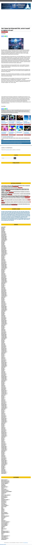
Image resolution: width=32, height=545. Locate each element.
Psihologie (2, 526)
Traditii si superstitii (4, 538)
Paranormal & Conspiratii (25, 215)
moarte (5, 215)
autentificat (8, 149)
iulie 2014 (2, 396)
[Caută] (15, 158)
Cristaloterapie (3, 492)
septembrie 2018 (3, 337)
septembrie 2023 (4, 267)
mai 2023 (2, 272)
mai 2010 (2, 454)
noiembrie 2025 (3, 237)
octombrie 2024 (3, 252)
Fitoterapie (3, 503)
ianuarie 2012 (3, 431)
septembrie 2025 (4, 239)
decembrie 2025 (3, 236)
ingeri (19, 214)
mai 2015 (2, 384)
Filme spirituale (3, 501)
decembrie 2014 (3, 390)
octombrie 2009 (3, 462)
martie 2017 (3, 358)
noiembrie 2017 (3, 349)
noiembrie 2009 (3, 461)
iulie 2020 (2, 312)
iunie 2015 (2, 383)
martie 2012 (3, 428)
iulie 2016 (2, 368)
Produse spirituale (4, 525)
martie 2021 (3, 302)
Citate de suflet (3, 489)
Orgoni (2, 519)
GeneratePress (25, 542)
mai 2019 (2, 328)
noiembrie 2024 (3, 251)
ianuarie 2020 (3, 319)
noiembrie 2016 (3, 363)
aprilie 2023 (3, 273)
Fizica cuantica (4, 136)
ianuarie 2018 (3, 347)
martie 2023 (3, 274)
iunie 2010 (2, 453)
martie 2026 (3, 232)
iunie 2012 (2, 425)
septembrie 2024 (4, 253)
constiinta (26, 211)
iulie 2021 (2, 298)
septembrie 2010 (3, 449)
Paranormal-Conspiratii (5, 521)
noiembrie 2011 (3, 433)
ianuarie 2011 (3, 445)
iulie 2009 (2, 466)
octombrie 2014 (3, 392)
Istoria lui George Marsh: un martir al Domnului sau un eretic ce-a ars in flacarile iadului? (16, 140)
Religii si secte (3, 528)
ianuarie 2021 (3, 305)
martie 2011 (3, 442)
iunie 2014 (2, 397)
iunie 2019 (2, 327)
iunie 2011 (2, 439)
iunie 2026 (2, 229)
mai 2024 (2, 258)
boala (14, 211)
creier (6, 212)
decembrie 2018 (3, 334)
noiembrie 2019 (3, 321)
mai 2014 (2, 398)
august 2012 (3, 423)
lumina (26, 214)
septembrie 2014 (3, 393)
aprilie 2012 (3, 427)
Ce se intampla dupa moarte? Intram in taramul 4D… (9, 187)
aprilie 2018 (3, 343)
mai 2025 (2, 244)
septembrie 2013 (3, 407)
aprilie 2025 (3, 245)
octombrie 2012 (3, 420)
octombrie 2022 (3, 280)
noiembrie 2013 (3, 405)
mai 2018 (2, 342)
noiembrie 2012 (3, 419)
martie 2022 (3, 288)
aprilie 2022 (3, 287)
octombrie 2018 (3, 336)
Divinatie (27, 212)
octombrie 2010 (3, 448)
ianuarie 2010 (3, 459)
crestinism (10, 212)
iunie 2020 (2, 313)
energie (18, 213)
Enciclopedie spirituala (10, 213)
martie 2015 (3, 386)
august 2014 (3, 395)
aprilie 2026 (3, 231)
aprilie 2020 (3, 315)
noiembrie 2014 (3, 391)
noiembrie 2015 (3, 377)
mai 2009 (2, 468)
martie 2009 (3, 470)
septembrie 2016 (3, 365)
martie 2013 (3, 414)
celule (22, 211)
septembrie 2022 (4, 281)
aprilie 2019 (3, 329)
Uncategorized (3, 539)
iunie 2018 (2, 341)
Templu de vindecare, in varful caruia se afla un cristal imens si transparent (13, 197)
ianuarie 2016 (3, 375)
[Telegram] (7, 35)
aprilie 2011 (3, 441)
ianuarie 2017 (3, 361)
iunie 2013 (2, 411)
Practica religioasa (4, 524)
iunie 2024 (2, 257)
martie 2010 (3, 456)
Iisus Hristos (14, 214)
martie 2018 (3, 344)
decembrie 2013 (3, 404)
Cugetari (15, 212)
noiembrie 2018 (3, 335)
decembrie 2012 (3, 418)
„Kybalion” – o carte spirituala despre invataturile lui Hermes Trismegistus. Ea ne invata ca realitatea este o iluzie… (15, 192)
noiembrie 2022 (3, 279)
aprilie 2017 (3, 357)
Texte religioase (19, 219)
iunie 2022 (2, 285)
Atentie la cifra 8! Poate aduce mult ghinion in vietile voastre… (12, 143)
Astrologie (6, 211)
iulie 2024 (2, 256)
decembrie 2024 (3, 250)
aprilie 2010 (3, 455)
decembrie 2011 (3, 432)
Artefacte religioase (4, 483)
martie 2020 (3, 316)
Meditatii (2, 510)
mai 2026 (2, 230)
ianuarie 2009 (3, 473)
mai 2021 (2, 300)
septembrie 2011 (3, 435)
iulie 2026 (2, 228)
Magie (2, 507)
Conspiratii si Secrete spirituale (6, 491)
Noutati (2, 514)
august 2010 (3, 451)
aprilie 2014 (3, 399)
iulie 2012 (2, 424)
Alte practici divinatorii (4, 482)
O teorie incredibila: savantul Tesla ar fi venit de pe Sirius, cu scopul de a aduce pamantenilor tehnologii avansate (15, 194)
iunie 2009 (2, 467)
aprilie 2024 (3, 259)
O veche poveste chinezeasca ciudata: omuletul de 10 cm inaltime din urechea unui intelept (15, 201)
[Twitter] (3, 35)
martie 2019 (3, 330)
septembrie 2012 (3, 421)
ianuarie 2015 (3, 389)
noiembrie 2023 (3, 265)
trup (4, 220)
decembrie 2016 (3, 362)
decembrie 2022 (3, 278)
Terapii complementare (11, 219)
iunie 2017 (2, 355)
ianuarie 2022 (3, 291)
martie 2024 (3, 260)
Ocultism (2, 518)
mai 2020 (2, 314)
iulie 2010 (2, 452)
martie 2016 (3, 372)
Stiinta (2, 533)
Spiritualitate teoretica (10, 136)
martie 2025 (3, 246)
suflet (5, 219)
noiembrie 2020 (3, 307)
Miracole (2, 511)
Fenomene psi (23, 213)
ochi (13, 215)
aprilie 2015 (3, 385)
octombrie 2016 (3, 364)
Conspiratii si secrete (4, 490)
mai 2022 (2, 286)
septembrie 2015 (3, 379)
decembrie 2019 (3, 320)
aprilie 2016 (3, 371)
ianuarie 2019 (3, 333)
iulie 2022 (2, 284)
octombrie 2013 (3, 406)
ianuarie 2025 (3, 249)
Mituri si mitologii (4, 512)
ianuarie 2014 (3, 403)
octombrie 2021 (3, 294)
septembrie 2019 (3, 323)
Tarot (2, 534)
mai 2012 (2, 426)
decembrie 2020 (3, 306)
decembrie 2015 (3, 376)
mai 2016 (2, 370)
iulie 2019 (2, 326)
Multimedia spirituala (4, 513)
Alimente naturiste (4, 479)
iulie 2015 (2, 382)
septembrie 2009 (4, 463)
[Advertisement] (16, 19)
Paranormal (17, 215)
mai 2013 (2, 412)
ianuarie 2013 (3, 417)
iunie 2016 (2, 369)
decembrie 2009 (3, 460)
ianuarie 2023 (3, 277)
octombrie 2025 (3, 238)
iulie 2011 (2, 438)
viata (12, 220)
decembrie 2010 (3, 446)
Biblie (11, 211)
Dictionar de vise (3, 496)
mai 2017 (2, 356)
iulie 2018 (2, 340)
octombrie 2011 (3, 434)
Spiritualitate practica (5, 218)
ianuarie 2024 (3, 263)
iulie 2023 (2, 270)
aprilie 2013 (3, 413)
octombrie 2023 (3, 266)
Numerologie (3, 517)
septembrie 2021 (3, 295)
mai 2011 (2, 440)
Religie (2, 527)
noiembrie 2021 (3, 293)
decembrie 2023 (3, 264)
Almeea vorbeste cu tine (5, 480)
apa (2, 211)
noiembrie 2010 (3, 447)
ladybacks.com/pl (3, 544)
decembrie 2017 (3, 348)
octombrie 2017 (3, 350)
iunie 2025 (2, 243)
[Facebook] (2, 35)
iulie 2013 (2, 410)
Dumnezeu (3, 213)
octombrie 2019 (3, 322)
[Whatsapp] (5, 35)
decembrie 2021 (3, 292)
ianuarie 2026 (3, 235)
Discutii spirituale (21, 212)
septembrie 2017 (3, 351)
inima (22, 214)
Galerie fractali (3, 506)
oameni (9, 215)
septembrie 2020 (4, 309)
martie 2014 (3, 400)
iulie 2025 (2, 242)
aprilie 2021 (3, 301)
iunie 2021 (2, 299)
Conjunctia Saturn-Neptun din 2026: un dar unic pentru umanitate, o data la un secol (14, 199)
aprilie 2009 (3, 469)
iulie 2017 (2, 354)
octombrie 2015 (3, 378)
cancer (18, 211)
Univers (2, 139)
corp (2, 212)
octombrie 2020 (3, 308)
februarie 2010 (3, 458)
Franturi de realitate (7, 214)
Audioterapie (3, 485)
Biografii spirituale (4, 486)
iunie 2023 (2, 271)
